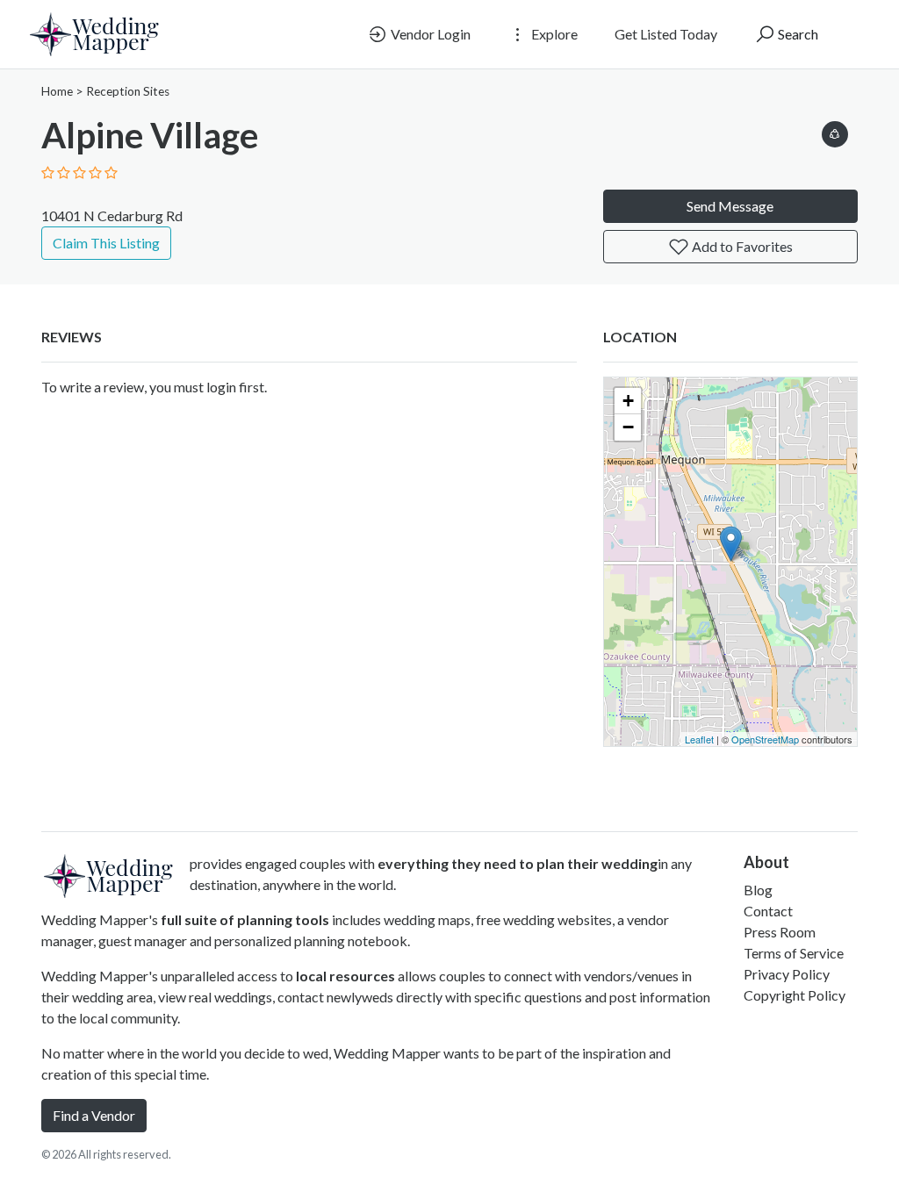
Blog (758, 889)
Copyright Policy (794, 995)
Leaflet (699, 739)
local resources (345, 975)
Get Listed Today (666, 33)
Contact (768, 910)
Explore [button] (553, 33)
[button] (835, 131)
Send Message (730, 205)
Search (796, 33)
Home (57, 91)
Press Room (780, 931)
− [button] (628, 427)
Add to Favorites (741, 246)
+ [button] (628, 401)
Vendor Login (429, 33)
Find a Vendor (94, 1115)
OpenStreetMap (765, 739)
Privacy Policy (787, 974)
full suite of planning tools (245, 919)
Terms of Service (794, 952)
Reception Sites (127, 91)
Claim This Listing (106, 242)
